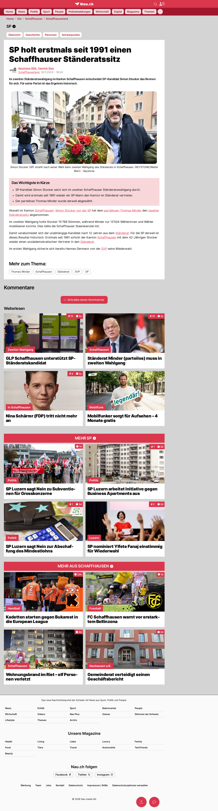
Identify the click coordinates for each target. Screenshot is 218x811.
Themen (41, 720)
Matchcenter (109, 708)
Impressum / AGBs (97, 785)
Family (138, 741)
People (138, 708)
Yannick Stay (46, 68)
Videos (41, 714)
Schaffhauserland (57, 18)
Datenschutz (76, 785)
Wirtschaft (11, 714)
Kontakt (60, 785)
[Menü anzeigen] (162, 4)
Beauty (9, 753)
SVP (104, 248)
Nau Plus (75, 714)
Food (8, 747)
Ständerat (122, 233)
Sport (73, 708)
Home (10, 18)
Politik (40, 708)
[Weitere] (160, 11)
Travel (73, 747)
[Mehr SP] (84, 438)
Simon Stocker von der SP (73, 210)
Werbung (26, 785)
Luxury (106, 741)
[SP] (84, 26)
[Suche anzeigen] (155, 4)
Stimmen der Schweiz (147, 714)
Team (38, 785)
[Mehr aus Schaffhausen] (84, 566)
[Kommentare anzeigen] (154, 802)
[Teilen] (141, 802)
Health (8, 741)
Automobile (108, 747)
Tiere (40, 747)
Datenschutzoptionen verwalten (130, 785)
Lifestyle (10, 720)
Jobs (48, 785)
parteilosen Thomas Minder (123, 210)
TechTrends (141, 747)
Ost (19, 18)
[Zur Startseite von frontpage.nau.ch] (84, 3)
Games (106, 714)
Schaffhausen (33, 18)
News (8, 708)
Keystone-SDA (27, 68)
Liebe (73, 741)
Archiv (73, 720)
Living (40, 741)
